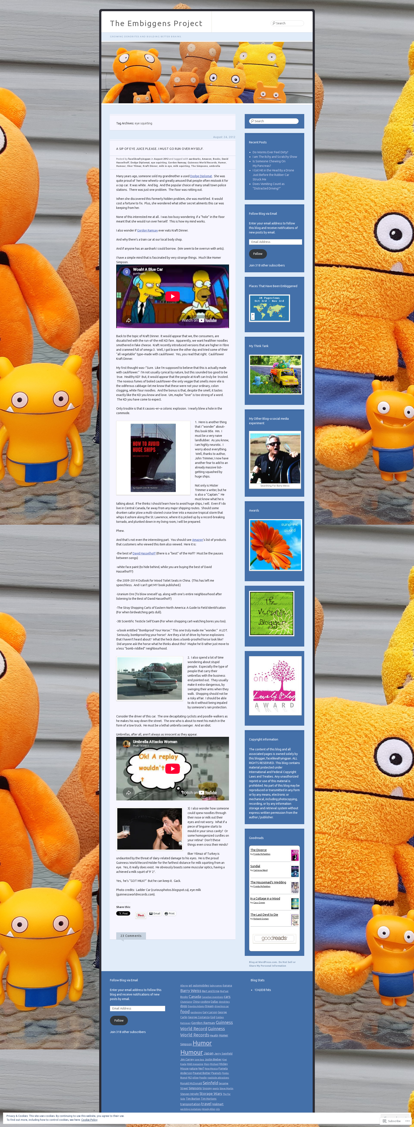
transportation (190, 1104)
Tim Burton (193, 1098)
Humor (222, 162)
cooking (205, 1001)
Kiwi (224, 1059)
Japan (208, 1053)
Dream (209, 1006)
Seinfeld (210, 1082)
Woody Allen (208, 1109)
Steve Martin (226, 1088)
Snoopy (207, 1088)
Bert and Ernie (211, 991)
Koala (183, 1064)
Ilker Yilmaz (134, 166)
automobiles (201, 985)
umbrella (214, 166)
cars (227, 997)
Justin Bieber (213, 1059)
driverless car (221, 1006)
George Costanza (199, 1017)
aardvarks (195, 159)
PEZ (190, 1077)
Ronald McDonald (191, 1083)
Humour (121, 166)
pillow (195, 1077)
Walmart (218, 1104)
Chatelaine (186, 1001)
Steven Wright (189, 1094)
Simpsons (195, 1088)
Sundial (255, 866)
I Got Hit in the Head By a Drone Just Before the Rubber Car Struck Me (273, 175)
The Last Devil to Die (264, 914)
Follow (257, 253)
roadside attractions (218, 1077)
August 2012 (161, 159)
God (212, 1017)
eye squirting (159, 162)
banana (227, 985)
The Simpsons (199, 166)
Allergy (184, 985)
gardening (196, 1012)
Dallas (214, 1001)
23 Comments (131, 936)
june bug (199, 1059)
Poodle (203, 1077)
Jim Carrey (187, 1059)
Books (216, 159)
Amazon (207, 159)
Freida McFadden (261, 854)
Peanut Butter (202, 1073)
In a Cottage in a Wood (265, 898)
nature (193, 1068)
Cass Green (259, 902)
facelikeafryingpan (139, 159)
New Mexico (211, 1068)
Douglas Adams (196, 1006)
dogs (183, 1006)
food (185, 1011)
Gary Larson (209, 1012)
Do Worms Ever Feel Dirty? (270, 152)
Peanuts (216, 1073)
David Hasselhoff (144, 553)
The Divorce (258, 850)
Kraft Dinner (150, 166)
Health (214, 1035)
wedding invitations (190, 1109)
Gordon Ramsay (177, 162)
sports (215, 1088)
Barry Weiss (190, 990)
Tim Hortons (208, 1098)
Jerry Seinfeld (223, 1053)
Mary (206, 1064)
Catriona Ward (260, 870)
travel (206, 1104)
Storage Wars (210, 1093)
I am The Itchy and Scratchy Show (275, 156)
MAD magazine (195, 1064)
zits (218, 1109)
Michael (214, 1064)
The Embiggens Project (156, 23)
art (190, 985)
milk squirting (181, 166)
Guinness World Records (202, 162)
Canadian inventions (212, 997)
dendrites (224, 1001)
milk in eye (165, 166)
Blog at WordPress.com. (263, 962)
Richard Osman (261, 918)
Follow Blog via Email (263, 213)
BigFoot (224, 991)
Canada (195, 996)
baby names (216, 985)
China (196, 1001)
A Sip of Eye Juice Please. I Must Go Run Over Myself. (159, 148)
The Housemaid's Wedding (268, 882)
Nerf (201, 1068)
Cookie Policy (89, 1119)
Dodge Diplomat (140, 162)
